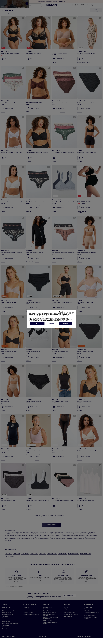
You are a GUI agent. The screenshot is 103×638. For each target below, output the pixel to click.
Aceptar (37, 323)
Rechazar (65, 323)
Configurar (51, 323)
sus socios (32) (36, 313)
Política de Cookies (63, 320)
